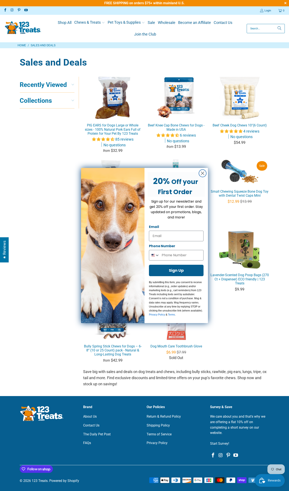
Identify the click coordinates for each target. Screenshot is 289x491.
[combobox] (154, 255)
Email (154, 226)
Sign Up (176, 270)
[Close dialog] (202, 173)
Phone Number (162, 246)
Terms (171, 314)
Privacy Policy (157, 314)
